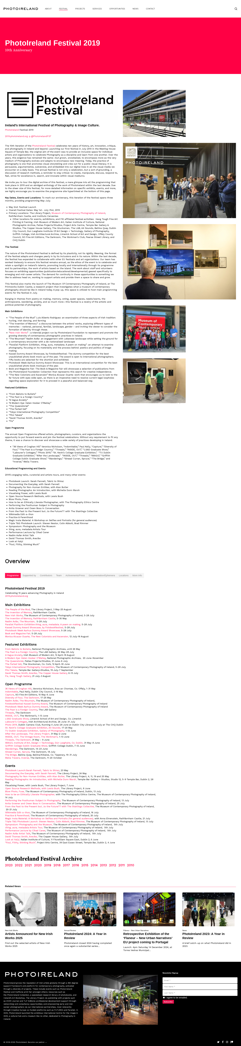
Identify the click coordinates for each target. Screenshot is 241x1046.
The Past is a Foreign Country (21, 652)
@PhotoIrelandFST (41, 136)
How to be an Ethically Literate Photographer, (30, 794)
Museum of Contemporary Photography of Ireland (78, 213)
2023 (9, 865)
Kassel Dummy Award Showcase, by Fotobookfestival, (34, 627)
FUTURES (58, 1010)
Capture (9, 694)
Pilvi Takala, (11, 670)
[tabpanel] (120, 712)
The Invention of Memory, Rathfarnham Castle (30, 618)
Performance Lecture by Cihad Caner (25, 830)
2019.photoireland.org (16, 136)
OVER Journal (12, 1001)
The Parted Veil (13, 664)
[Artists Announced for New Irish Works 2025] (31, 920)
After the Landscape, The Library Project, (27, 733)
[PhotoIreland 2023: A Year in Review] (208, 920)
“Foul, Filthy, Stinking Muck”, (20, 842)
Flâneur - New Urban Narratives (136, 930)
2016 (75, 865)
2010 (130, 865)
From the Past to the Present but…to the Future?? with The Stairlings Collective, (50, 806)
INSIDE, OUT (11, 715)
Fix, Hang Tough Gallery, (18, 676)
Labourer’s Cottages (16, 721)
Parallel (71, 1010)
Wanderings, (11, 748)
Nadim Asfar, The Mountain (20, 700)
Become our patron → (37, 1042)
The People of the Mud (17, 609)
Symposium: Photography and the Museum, (29, 824)
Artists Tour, (24, 827)
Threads (9, 712)
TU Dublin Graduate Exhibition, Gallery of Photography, (35, 730)
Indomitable (11, 691)
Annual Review (70, 930)
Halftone (19, 992)
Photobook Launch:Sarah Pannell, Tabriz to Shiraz (32, 770)
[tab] (13, 575)
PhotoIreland (12, 129)
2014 (94, 865)
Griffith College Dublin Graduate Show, (26, 745)
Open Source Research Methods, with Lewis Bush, (32, 788)
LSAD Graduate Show (17, 718)
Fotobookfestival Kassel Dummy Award (26, 703)
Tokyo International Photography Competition (29, 667)
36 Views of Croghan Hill (18, 688)
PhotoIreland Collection (18, 995)
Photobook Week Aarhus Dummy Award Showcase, (32, 630)
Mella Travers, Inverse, (17, 757)
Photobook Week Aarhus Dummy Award (26, 706)
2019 (47, 865)
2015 (84, 865)
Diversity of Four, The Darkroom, (22, 697)
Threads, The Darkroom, (18, 739)
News (184, 930)
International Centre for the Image (60, 1013)
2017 (66, 865)
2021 (28, 865)
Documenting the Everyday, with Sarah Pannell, (30, 773)
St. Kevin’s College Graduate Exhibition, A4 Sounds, (33, 727)
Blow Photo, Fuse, (15, 791)
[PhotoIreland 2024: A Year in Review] (90, 920)
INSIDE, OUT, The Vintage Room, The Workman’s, (31, 736)
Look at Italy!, (12, 839)
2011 (121, 865)
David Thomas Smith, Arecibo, (21, 836)
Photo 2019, (11, 724)
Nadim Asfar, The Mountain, (20, 621)
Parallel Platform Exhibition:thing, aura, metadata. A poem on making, (43, 624)
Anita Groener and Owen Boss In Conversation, (30, 803)
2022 (18, 865)
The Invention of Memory (18, 612)
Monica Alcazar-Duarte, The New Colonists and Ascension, (37, 636)
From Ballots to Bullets (18, 649)
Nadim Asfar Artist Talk (17, 833)
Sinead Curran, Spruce (17, 751)
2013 (103, 865)
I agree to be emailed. (176, 997)
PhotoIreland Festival (43, 145)
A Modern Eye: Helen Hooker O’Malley (25, 658)
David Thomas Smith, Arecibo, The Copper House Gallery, (36, 673)
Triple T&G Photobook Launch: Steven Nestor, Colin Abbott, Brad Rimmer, (45, 821)
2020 (38, 865)
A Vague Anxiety (13, 655)
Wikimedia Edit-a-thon (17, 812)
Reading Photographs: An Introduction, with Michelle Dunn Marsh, (41, 779)
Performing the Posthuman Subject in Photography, (33, 800)
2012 (112, 865)
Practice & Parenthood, (17, 815)
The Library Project (35, 998)
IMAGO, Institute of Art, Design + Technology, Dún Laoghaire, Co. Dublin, (44, 742)
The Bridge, (11, 754)
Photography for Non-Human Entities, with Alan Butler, (35, 776)
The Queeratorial (14, 661)
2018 (57, 865)
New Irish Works (18, 332)
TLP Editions (29, 1001)
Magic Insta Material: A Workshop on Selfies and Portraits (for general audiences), (49, 818)
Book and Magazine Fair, (18, 633)
